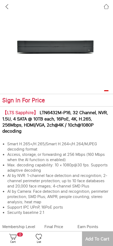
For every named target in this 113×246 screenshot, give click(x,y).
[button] (106, 90)
